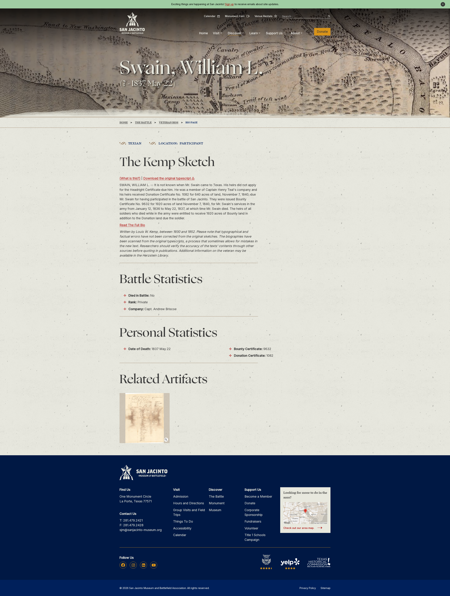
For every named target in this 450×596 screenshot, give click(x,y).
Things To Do (183, 521)
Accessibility (182, 528)
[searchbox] (306, 16)
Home (203, 33)
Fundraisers (253, 521)
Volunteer (251, 528)
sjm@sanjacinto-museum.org (141, 530)
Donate (322, 31)
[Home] (132, 23)
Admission (180, 496)
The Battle (216, 496)
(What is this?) (130, 178)
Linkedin (143, 565)
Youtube (154, 565)
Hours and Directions (188, 503)
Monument (216, 503)
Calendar (212, 16)
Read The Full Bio (132, 225)
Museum (215, 510)
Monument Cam (237, 16)
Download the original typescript (167, 178)
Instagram (133, 565)
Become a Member (258, 496)
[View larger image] (145, 418)
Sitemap (325, 588)
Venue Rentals (266, 16)
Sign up (229, 4)
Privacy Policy (308, 588)
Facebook (123, 565)
